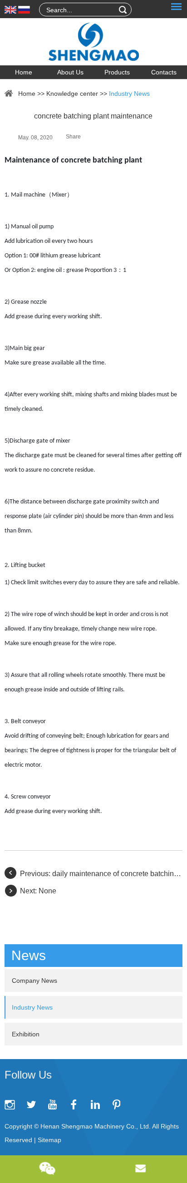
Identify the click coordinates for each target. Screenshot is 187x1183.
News (28, 955)
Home (23, 72)
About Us (70, 72)
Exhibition (25, 1034)
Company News (34, 980)
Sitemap (49, 1140)
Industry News (129, 93)
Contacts (164, 72)
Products (117, 72)
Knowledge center (72, 93)
